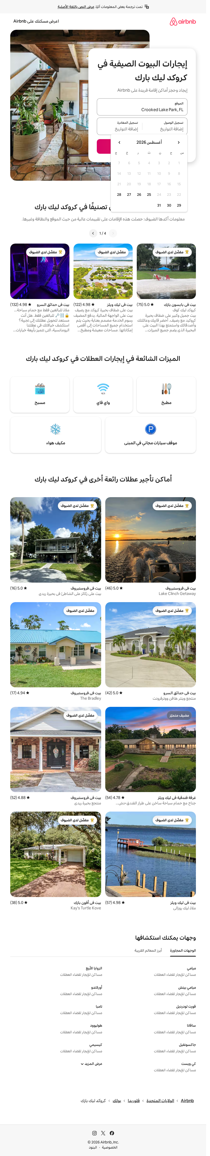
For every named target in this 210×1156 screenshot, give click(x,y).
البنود (93, 1147)
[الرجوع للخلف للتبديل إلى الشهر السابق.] (178, 142)
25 (149, 194)
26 (139, 194)
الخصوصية (110, 1147)
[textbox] (165, 129)
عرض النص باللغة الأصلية (76, 6)
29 (179, 205)
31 (159, 205)
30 (169, 205)
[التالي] (93, 233)
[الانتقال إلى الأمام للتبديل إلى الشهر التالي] (119, 142)
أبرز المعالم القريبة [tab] (148, 950)
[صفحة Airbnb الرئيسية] (183, 21)
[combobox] (142, 110)
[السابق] (113, 233)
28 (119, 194)
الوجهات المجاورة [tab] (183, 950)
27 (129, 194)
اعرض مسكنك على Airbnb (36, 21)
